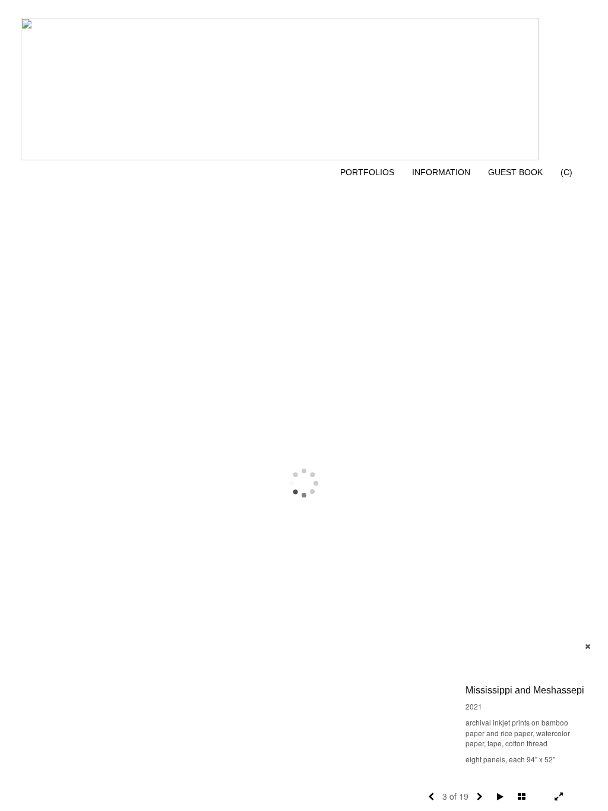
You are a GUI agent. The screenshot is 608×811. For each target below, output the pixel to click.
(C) (566, 172)
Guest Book (515, 172)
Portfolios (367, 172)
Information (441, 172)
